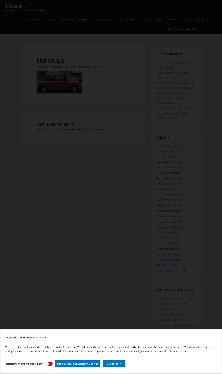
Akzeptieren (114, 363)
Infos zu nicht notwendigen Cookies (77, 363)
